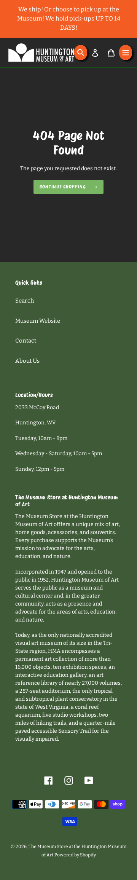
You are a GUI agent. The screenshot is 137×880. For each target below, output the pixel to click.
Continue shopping (63, 187)
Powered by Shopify (75, 855)
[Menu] (125, 52)
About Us (27, 360)
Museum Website (37, 320)
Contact (25, 340)
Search (24, 300)
